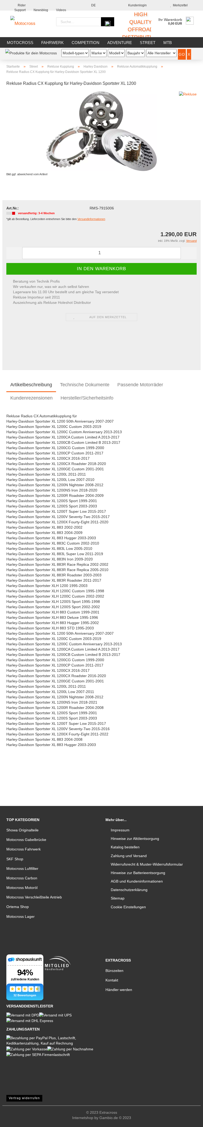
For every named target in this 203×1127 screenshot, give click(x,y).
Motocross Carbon (21, 878)
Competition (85, 42)
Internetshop (82, 1118)
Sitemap (117, 898)
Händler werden (118, 990)
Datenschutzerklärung (129, 890)
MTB (167, 42)
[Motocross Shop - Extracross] (26, 24)
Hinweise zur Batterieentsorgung (138, 873)
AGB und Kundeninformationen (137, 881)
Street (147, 42)
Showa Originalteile (22, 830)
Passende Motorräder (140, 384)
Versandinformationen (91, 219)
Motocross (20, 42)
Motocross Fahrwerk (23, 849)
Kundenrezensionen (31, 398)
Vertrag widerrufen (24, 1098)
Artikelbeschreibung (31, 384)
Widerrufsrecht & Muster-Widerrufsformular (147, 864)
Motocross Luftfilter (22, 868)
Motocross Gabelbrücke (26, 839)
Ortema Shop (17, 907)
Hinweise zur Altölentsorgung (135, 838)
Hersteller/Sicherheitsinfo (87, 398)
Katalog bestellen (125, 847)
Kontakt (111, 980)
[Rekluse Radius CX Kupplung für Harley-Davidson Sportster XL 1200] (101, 131)
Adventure (119, 42)
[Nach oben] (188, 1119)
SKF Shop (14, 859)
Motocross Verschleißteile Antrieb (34, 897)
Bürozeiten (114, 970)
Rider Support (20, 7)
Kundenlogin (137, 5)
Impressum (120, 830)
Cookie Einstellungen (128, 907)
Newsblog (41, 9)
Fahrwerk (52, 42)
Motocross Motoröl (22, 887)
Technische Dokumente (84, 384)
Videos (61, 9)
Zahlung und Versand (129, 856)
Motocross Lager (20, 916)
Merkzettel (179, 5)
